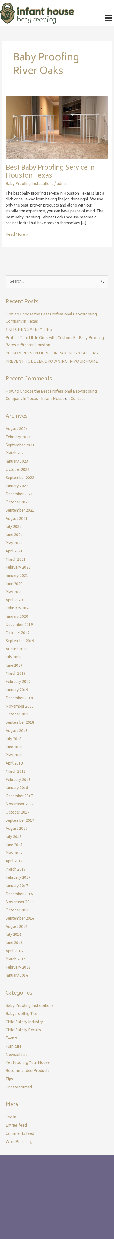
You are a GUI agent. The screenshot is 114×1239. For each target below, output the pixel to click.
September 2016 (20, 919)
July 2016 (13, 935)
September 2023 (20, 445)
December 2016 (19, 894)
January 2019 (17, 690)
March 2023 (16, 453)
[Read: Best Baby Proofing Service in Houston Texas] (57, 128)
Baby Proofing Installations (30, 184)
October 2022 (17, 470)
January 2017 (17, 886)
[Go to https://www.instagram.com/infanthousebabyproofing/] (24, 1212)
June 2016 (14, 943)
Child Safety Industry (24, 1022)
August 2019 (17, 649)
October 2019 (17, 633)
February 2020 (18, 608)
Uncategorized (19, 1087)
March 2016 (16, 959)
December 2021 (19, 494)
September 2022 (20, 478)
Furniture (13, 1047)
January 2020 (17, 617)
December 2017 (19, 796)
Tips (9, 1079)
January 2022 (17, 486)
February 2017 (18, 878)
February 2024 (18, 437)
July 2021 (13, 527)
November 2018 (20, 707)
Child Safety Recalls (23, 1030)
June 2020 (14, 584)
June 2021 (14, 535)
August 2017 (17, 829)
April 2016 (14, 951)
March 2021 (16, 560)
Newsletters (17, 1055)
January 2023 (17, 462)
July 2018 (13, 739)
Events (12, 1038)
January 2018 (17, 788)
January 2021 (17, 576)
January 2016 (17, 976)
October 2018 (17, 714)
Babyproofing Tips (22, 1014)
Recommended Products (28, 1071)
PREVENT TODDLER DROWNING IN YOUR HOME (52, 362)
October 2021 (17, 502)
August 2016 (17, 927)
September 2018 (20, 723)
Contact (78, 399)
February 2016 (18, 968)
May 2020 (14, 592)
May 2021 (14, 543)
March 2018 (16, 772)
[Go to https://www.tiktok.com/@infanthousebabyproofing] (34, 1212)
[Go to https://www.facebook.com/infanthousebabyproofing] (13, 1212)
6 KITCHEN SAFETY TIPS (29, 330)
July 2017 (13, 837)
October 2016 (17, 910)
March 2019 (16, 674)
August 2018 (17, 731)
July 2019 (13, 657)
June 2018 (14, 747)
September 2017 (20, 821)
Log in (11, 1117)
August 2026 (17, 429)
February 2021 (18, 568)
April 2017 (14, 861)
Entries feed (16, 1126)
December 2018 (19, 698)
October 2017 (17, 813)
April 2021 (14, 551)
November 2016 (20, 902)
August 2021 (17, 519)
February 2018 (18, 780)
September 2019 (20, 641)
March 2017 (16, 870)
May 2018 (14, 755)
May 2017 (14, 853)
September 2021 (20, 511)
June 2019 (14, 666)
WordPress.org (19, 1142)
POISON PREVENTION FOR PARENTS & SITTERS (52, 353)
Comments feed (20, 1134)
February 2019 (18, 682)
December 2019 (19, 625)
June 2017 (14, 845)
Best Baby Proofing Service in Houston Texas (50, 172)
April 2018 (14, 764)
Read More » (17, 235)
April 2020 (14, 600)
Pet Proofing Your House (28, 1063)
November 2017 (20, 804)
